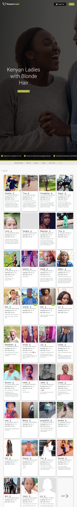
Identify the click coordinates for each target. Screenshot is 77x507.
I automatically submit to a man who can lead (46, 468)
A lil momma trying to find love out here (46, 393)
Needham (9, 345)
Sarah (42, 269)
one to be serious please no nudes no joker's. (47, 428)
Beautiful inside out (45, 201)
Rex (6, 307)
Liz (59, 307)
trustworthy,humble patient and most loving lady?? (47, 503)
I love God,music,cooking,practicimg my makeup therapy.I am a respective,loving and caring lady (65, 356)
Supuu (60, 193)
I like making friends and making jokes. (46, 430)
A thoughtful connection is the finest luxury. (30, 201)
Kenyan (36, 163)
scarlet (26, 307)
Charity (26, 458)
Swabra (26, 231)
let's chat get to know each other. (12, 390)
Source (24, 390)
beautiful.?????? (8, 276)
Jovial (24, 468)
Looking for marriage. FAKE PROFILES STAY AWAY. (47, 352)
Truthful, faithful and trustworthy (65, 276)
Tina (25, 193)
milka (25, 382)
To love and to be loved (45, 466)
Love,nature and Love (45, 276)
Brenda (61, 458)
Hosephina (45, 193)
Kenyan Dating (19, 163)
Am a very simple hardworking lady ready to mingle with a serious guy (64, 468)
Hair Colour (52, 163)
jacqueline (44, 420)
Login (71, 4)
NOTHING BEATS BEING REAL (65, 390)
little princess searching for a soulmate (12, 429)
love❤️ (42, 390)
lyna (6, 420)
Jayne (25, 496)
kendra (61, 420)
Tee (42, 458)
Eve (6, 458)
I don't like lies (26, 392)
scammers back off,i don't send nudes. (12, 352)
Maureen (44, 231)
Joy (6, 269)
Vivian (25, 345)
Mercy (25, 420)
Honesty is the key (62, 201)
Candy (60, 345)
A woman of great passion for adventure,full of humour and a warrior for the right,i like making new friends (65, 280)
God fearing (25, 276)
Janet (42, 382)
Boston (8, 382)
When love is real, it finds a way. (11, 317)
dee (41, 307)
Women (28, 163)
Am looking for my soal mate (30, 503)
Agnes (60, 269)
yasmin (26, 269)
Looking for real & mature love (12, 314)
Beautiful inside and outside (12, 201)
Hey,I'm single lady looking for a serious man (65, 352)
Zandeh (8, 193)
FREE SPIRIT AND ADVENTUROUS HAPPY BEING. (64, 393)
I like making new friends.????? (9, 279)
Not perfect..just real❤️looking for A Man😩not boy (30, 352)
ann (6, 496)
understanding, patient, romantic (11, 355)
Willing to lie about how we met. (47, 238)
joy (41, 496)
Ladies (44, 163)
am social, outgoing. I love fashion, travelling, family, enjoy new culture (46, 280)
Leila (7, 231)
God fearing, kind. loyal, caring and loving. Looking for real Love (46, 356)
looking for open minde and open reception (47, 316)
